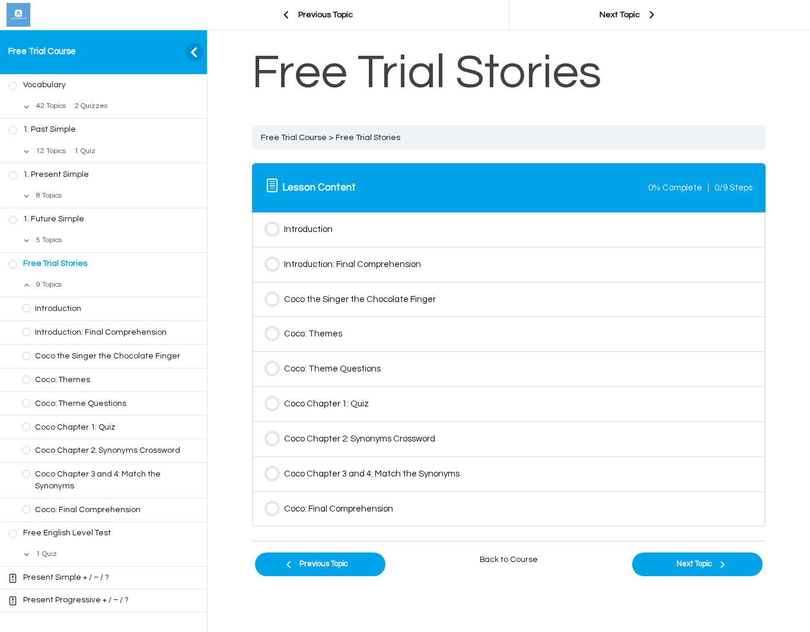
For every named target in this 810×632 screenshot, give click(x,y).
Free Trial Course (42, 51)
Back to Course (509, 559)
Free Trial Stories (368, 137)
